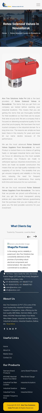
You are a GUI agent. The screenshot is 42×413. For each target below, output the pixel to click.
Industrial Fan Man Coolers (10, 384)
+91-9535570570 (12, 285)
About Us (6, 350)
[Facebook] (4, 329)
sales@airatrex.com (13, 287)
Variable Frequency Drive (10, 397)
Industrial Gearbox (10, 388)
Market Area (7, 354)
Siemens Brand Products (9, 372)
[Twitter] (7, 329)
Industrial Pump (9, 392)
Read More (11, 324)
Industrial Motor (27, 392)
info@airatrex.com (13, 290)
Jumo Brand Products (29, 371)
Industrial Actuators (28, 383)
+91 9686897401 (25, 285)
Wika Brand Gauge (28, 377)
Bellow (23, 388)
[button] (18, 283)
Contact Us (7, 358)
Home (5, 346)
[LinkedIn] (10, 329)
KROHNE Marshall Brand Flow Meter (10, 378)
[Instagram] (13, 329)
